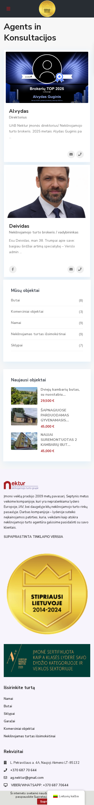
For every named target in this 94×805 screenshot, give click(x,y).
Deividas (19, 226)
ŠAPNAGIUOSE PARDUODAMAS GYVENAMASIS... (55, 415)
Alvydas (19, 111)
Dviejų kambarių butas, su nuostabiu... (60, 392)
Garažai (9, 721)
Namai (16, 322)
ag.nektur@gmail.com (27, 778)
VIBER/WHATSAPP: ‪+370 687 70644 (39, 785)
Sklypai (17, 345)
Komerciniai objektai (27, 311)
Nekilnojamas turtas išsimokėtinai (38, 334)
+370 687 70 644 (23, 770)
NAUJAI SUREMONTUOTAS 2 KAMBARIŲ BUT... (59, 439)
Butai (15, 300)
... (10, 137)
